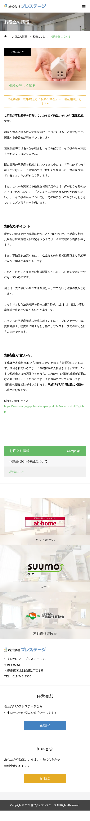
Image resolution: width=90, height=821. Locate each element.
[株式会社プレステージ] (25, 6)
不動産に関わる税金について (28, 461)
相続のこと (18, 51)
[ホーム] (5, 36)
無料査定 (45, 778)
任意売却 (45, 725)
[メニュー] (84, 6)
